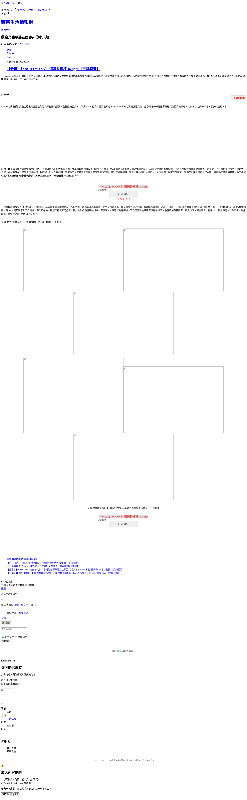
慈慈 (3, 588)
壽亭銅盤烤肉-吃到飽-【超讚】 (22, 559)
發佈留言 (6, 641)
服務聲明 (150, 760)
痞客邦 (17, 604)
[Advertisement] (99, 133)
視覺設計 (23, 612)
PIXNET (102, 760)
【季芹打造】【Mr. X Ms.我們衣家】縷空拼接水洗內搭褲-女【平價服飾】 (43, 563)
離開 (16, 794)
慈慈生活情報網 (17, 22)
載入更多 (6, 623)
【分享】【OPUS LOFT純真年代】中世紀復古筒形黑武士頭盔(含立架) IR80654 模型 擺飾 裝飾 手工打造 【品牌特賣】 (66, 569)
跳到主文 (5, 30)
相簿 (9, 50)
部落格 (10, 53)
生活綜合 (24, 44)
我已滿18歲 (7, 794)
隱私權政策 (139, 760)
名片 (9, 57)
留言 (23, 604)
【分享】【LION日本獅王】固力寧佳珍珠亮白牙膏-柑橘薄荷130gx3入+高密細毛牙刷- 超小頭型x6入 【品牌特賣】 (63, 573)
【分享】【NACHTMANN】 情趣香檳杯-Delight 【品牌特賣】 (53, 69)
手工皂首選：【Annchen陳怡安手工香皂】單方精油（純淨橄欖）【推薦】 (43, 566)
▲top (3, 617)
